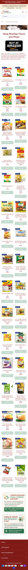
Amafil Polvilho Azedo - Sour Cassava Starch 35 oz (20, 243)
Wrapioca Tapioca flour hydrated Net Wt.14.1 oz (7, 396)
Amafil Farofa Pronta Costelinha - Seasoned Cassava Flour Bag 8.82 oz (20, 216)
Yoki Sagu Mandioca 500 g (7, 294)
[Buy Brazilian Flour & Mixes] (14, 45)
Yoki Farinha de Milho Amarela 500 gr (7, 345)
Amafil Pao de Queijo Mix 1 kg (7, 215)
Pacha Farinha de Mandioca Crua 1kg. (20, 451)
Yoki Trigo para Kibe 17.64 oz (7, 107)
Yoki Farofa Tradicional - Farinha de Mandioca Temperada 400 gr (20, 134)
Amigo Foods (12, 563)
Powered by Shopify (18, 563)
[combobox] (14, 16)
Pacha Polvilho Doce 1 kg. (20, 345)
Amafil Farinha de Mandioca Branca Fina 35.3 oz (7, 268)
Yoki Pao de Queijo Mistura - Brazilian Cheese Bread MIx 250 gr (7, 134)
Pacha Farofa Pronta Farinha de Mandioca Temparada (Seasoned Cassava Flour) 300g (7, 453)
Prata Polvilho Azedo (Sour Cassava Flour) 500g (21, 425)
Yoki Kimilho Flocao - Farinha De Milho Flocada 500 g (21, 162)
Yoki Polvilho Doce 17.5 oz (20, 80)
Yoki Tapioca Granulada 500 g (20, 107)
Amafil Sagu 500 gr (7, 370)
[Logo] (6, 12)
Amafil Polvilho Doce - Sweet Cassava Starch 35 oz (20, 295)
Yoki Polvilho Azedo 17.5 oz (7, 186)
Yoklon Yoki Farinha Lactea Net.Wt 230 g (21, 371)
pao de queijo (13, 53)
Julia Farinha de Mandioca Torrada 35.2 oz (7, 162)
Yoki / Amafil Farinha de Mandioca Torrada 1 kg (20, 320)
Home (2, 21)
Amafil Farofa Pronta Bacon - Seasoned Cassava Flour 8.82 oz (20, 268)
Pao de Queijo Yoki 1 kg (7, 241)
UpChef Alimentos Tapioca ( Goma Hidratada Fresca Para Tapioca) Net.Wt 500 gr (20, 398)
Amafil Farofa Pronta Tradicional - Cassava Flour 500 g (7, 321)
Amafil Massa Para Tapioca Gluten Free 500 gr (7, 81)
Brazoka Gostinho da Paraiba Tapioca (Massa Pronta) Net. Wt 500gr (7, 479)
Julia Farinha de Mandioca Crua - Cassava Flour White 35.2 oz (21, 188)
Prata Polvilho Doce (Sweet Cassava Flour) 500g (7, 425)
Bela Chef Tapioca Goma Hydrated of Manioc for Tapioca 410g (21, 479)
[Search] (2, 16)
